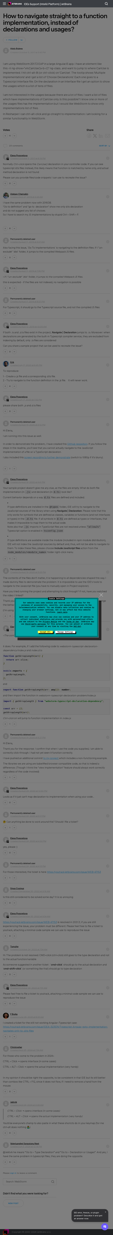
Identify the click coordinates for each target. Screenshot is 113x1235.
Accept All (45, 632)
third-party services (35, 624)
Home (15, 3)
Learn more (62, 612)
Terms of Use (72, 621)
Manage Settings (65, 632)
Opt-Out (77, 626)
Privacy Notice (50, 621)
